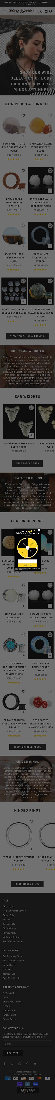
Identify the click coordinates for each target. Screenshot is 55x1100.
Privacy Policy (24, 569)
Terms (27, 569)
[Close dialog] (39, 530)
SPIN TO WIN (27, 565)
